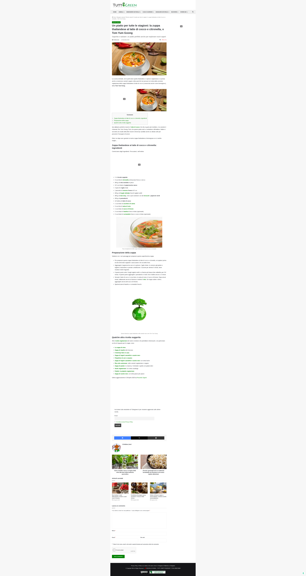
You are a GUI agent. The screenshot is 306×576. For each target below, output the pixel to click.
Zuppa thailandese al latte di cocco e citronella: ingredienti (130, 118)
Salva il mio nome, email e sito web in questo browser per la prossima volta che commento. (136, 544)
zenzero (125, 190)
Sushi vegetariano (120, 368)
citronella (126, 180)
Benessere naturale (133, 12)
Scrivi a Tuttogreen (158, 565)
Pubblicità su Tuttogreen (169, 565)
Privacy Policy (134, 565)
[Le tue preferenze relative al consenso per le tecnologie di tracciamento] (303, 573)
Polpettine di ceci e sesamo (123, 358)
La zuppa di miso (120, 347)
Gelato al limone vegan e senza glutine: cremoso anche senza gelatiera (158, 496)
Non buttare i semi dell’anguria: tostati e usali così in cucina (119, 496)
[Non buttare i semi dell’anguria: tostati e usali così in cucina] (120, 488)
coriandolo (127, 214)
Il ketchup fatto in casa (122, 353)
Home (114, 17)
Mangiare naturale (162, 12)
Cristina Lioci (116, 39)
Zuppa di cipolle (120, 350)
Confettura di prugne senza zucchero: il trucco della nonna (138, 496)
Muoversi (174, 12)
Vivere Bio (183, 12)
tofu (144, 279)
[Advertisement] (124, 99)
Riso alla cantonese (121, 363)
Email (116, 415)
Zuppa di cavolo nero (121, 374)
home (114, 12)
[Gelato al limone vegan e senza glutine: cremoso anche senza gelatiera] (158, 488)
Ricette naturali (129, 17)
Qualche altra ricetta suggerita (122, 122)
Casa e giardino (148, 12)
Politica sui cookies (143, 565)
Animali (121, 12)
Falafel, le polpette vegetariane (124, 371)
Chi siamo (151, 565)
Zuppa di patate (120, 366)
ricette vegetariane (121, 341)
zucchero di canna (129, 203)
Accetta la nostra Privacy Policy (124, 422)
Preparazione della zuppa (121, 120)
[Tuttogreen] (125, 5)
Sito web (142, 537)
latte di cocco (135, 127)
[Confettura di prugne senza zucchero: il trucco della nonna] (139, 488)
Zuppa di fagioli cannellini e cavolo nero (127, 355)
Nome (114, 530)
